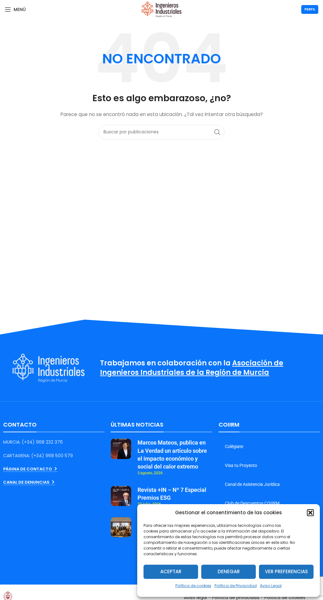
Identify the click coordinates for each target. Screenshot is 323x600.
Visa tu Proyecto (241, 465)
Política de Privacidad (235, 585)
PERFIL (309, 9)
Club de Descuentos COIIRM (252, 503)
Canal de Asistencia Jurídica (252, 484)
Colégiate (234, 446)
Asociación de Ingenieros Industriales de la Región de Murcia (191, 368)
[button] (310, 513)
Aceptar (170, 571)
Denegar (229, 571)
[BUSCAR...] (217, 132)
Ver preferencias (286, 571)
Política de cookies (193, 585)
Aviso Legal (271, 585)
